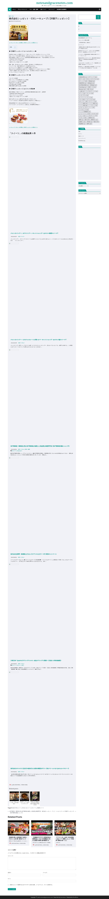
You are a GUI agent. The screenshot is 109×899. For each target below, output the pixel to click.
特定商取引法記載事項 (61, 9)
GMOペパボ (92, 87)
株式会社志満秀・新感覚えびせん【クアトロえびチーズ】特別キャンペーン (34, 554)
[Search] (100, 9)
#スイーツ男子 (20, 665)
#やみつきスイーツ (26, 807)
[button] (14, 47)
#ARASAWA (83, 77)
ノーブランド (93, 105)
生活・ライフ (43, 9)
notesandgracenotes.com (54, 3)
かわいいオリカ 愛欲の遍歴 (83, 40)
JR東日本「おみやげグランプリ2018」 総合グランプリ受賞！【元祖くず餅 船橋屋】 (36, 661)
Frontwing (82, 87)
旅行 (87, 119)
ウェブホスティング (91, 91)
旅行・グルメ (11, 16)
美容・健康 (27, 449)
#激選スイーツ (40, 807)
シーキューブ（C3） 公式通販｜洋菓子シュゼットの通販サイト (23, 42)
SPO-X (90, 89)
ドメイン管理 (83, 105)
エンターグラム (83, 95)
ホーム (14, 9)
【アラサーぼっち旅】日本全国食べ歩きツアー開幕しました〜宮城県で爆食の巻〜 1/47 (65, 839)
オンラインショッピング (85, 97)
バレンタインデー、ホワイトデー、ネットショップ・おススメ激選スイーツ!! (34, 233)
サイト (9, 878)
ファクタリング (83, 109)
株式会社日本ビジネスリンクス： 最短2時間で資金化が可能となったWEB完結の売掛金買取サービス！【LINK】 (89, 59)
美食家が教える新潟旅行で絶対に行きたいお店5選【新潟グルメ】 (18, 838)
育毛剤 (89, 121)
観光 (96, 121)
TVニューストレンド (22, 9)
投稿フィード (81, 136)
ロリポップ (82, 117)
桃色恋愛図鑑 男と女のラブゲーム (85, 37)
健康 (81, 119)
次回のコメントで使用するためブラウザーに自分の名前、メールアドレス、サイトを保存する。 (31, 884)
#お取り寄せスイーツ (17, 807)
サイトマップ (51, 9)
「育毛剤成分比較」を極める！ (84, 42)
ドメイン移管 (93, 103)
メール (45, 872)
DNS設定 (93, 85)
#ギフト (82, 79)
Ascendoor (63, 897)
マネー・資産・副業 (33, 9)
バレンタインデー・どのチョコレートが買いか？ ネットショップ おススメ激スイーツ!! (38, 340)
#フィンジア (83, 81)
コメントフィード (82, 138)
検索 (98, 17)
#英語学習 (82, 83)
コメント (10, 855)
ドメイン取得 (83, 103)
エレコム (90, 93)
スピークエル (90, 99)
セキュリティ (83, 101)
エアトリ (82, 93)
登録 (79, 131)
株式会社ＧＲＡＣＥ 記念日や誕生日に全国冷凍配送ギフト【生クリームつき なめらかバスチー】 (40, 768)
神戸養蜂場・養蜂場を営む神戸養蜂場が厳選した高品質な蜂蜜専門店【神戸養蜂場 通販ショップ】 (40, 446)
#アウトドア (93, 77)
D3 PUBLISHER (84, 85)
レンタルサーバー (92, 115)
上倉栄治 (91, 117)
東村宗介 (94, 119)
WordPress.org (81, 140)
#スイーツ (14, 450)
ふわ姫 (81, 91)
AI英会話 (91, 83)
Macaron (82, 89)
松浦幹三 (82, 121)
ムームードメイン (84, 113)
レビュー (82, 115)
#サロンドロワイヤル (92, 79)
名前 (9, 872)
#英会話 (91, 81)
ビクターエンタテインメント (86, 107)
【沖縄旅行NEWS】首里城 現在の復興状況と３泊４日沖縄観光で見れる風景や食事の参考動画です (41, 839)
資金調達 (82, 123)
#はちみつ (19, 450)
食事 (89, 123)
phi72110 (12, 21)
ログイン (80, 133)
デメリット (92, 101)
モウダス (95, 113)
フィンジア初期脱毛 (84, 111)
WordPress (75, 897)
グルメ (82, 99)
